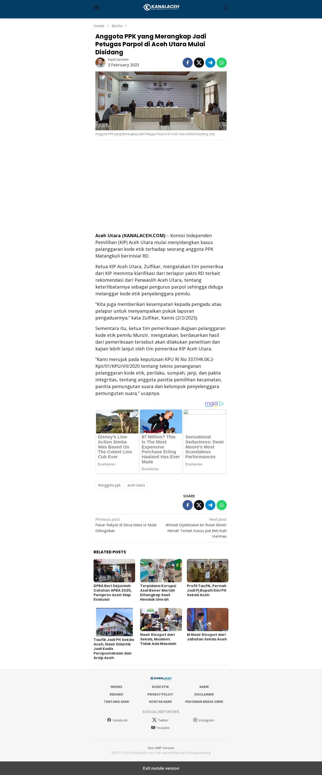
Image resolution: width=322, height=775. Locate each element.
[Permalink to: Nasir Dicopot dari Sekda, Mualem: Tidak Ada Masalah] (161, 619)
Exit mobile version (161, 768)
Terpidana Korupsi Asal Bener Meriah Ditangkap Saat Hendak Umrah (158, 592)
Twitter (163, 720)
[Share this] (188, 63)
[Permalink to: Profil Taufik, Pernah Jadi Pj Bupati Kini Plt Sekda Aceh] (207, 570)
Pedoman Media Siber (204, 701)
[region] (161, 185)
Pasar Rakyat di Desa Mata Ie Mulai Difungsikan (125, 525)
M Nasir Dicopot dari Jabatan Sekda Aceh (207, 637)
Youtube (163, 727)
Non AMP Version (161, 748)
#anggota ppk (109, 485)
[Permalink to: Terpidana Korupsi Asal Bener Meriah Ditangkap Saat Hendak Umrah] (161, 570)
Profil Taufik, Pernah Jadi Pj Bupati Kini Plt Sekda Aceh (206, 590)
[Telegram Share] (210, 63)
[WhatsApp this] (222, 63)
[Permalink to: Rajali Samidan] (100, 62)
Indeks (116, 686)
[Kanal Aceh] (161, 6)
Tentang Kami (116, 701)
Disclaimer (204, 694)
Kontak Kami (160, 701)
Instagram (206, 720)
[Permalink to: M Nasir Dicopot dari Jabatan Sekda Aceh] (207, 619)
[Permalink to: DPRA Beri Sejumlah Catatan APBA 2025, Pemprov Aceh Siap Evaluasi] (114, 570)
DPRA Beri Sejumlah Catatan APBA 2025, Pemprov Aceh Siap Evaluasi (113, 592)
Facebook (120, 720)
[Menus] (96, 7)
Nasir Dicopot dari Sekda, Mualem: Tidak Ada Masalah (158, 639)
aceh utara (136, 485)
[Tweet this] (199, 63)
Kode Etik (160, 686)
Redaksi (116, 694)
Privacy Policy (160, 694)
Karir (204, 686)
